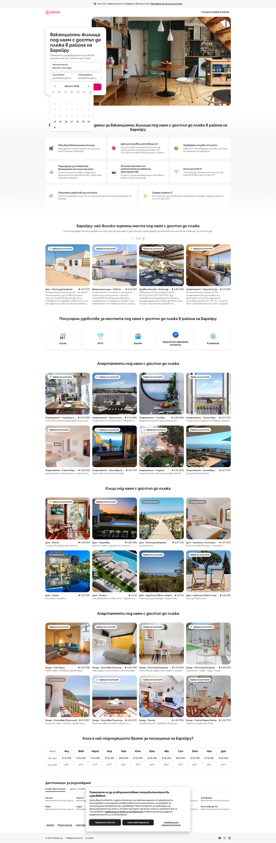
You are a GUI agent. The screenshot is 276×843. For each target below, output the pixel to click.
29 (83, 121)
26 (66, 121)
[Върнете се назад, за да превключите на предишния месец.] (55, 86)
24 (55, 121)
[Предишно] (132, 238)
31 (55, 127)
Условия (89, 838)
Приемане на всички (105, 822)
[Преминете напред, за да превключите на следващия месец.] (88, 86)
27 (72, 121)
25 (60, 121)
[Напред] (143, 238)
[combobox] (75, 68)
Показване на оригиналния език (166, 3)
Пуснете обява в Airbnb (215, 12)
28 (77, 121)
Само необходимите (138, 822)
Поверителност (74, 838)
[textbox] (62, 78)
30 (89, 121)
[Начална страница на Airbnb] (52, 12)
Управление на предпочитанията (171, 823)
